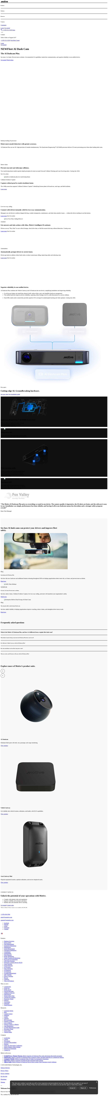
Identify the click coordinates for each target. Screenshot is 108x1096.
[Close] (1, 1085)
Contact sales (10, 905)
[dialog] (54, 1087)
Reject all (83, 1088)
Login (2, 28)
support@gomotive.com (7, 920)
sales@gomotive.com (6, 917)
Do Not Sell (4, 1076)
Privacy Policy (4, 1070)
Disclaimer (3, 1079)
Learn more (4, 189)
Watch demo (10, 60)
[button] (8, 30)
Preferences (92, 1088)
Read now (3, 581)
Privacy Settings (5, 1073)
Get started (7, 28)
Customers (3, 25)
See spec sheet (4, 394)
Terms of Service (5, 1068)
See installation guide (14, 394)
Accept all (72, 1088)
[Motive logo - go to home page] (4, 2)
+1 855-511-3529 (5, 40)
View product (4, 745)
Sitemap (3, 1082)
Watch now (4, 596)
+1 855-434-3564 (5, 914)
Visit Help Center (15, 40)
